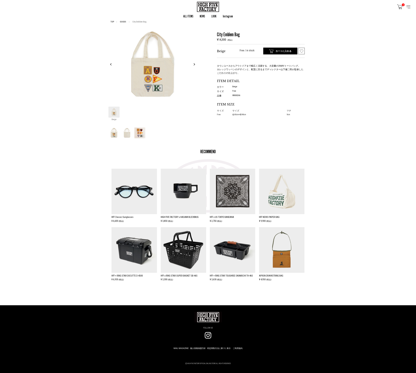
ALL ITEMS (188, 16)
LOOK (213, 16)
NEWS (202, 16)
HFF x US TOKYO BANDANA (222, 217)
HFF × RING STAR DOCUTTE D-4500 (127, 275)
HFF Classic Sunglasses (122, 217)
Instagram (228, 16)
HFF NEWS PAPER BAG (269, 217)
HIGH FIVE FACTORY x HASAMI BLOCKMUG (180, 217)
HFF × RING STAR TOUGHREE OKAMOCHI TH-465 (231, 275)
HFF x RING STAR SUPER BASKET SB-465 (179, 275)
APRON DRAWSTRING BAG (271, 275)
